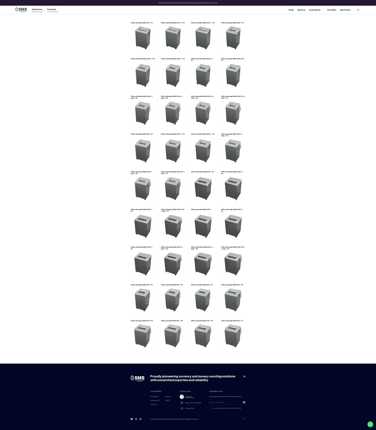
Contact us (154, 404)
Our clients (331, 10)
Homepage (154, 396)
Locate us (189, 396)
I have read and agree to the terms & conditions (227, 408)
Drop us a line (189, 408)
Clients (167, 400)
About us (301, 10)
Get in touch (345, 10)
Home (291, 10)
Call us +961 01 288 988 (193, 403)
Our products (314, 10)
